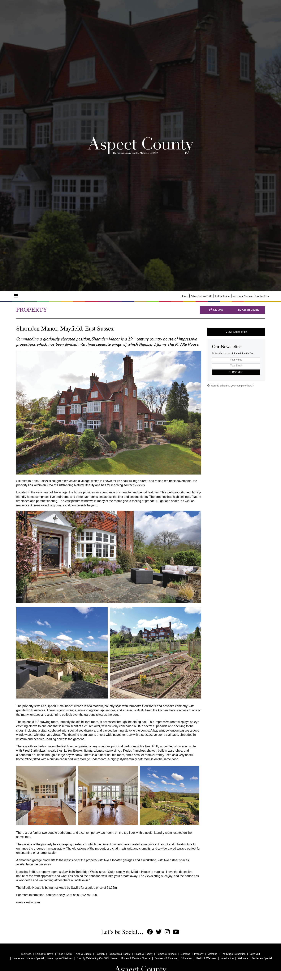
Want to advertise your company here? (231, 385)
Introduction (227, 958)
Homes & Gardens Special (135, 958)
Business (26, 953)
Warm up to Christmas (60, 958)
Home (184, 296)
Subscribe (236, 372)
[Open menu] (15, 295)
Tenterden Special (262, 958)
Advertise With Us (201, 296)
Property (199, 953)
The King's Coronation (233, 953)
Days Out (254, 953)
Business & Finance (165, 958)
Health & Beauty (143, 953)
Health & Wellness (206, 958)
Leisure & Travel (44, 953)
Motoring (212, 953)
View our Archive (243, 296)
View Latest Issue (236, 332)
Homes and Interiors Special (28, 958)
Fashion (100, 953)
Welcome (243, 958)
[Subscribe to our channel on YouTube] (176, 932)
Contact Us (262, 296)
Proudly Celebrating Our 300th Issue (97, 958)
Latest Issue (222, 296)
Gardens (185, 953)
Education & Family (119, 953)
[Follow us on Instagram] (167, 932)
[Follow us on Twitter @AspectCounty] (159, 932)
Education (186, 958)
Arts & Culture (84, 953)
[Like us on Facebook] (150, 932)
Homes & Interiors (167, 953)
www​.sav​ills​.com (28, 902)
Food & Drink (65, 953)
